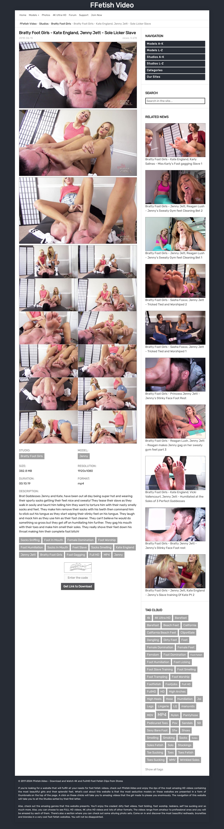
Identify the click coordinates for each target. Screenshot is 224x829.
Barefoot (153, 625)
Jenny (83, 456)
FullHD (151, 691)
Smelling (153, 738)
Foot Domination (174, 654)
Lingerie (163, 706)
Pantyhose (190, 715)
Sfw (174, 730)
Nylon (175, 715)
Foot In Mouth (53, 540)
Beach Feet (171, 625)
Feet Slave (79, 547)
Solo (170, 745)
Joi (199, 699)
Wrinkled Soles (189, 760)
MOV (150, 715)
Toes (171, 752)
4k (148, 618)
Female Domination (80, 540)
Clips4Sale (188, 632)
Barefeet (181, 618)
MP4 (107, 555)
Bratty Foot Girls (32, 456)
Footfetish (154, 684)
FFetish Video (112, 5)
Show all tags (154, 769)
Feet (184, 640)
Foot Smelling (186, 669)
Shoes (186, 730)
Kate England (125, 547)
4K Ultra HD (162, 618)
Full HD (94, 555)
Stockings (184, 745)
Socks (183, 738)
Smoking (169, 738)
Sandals (187, 723)
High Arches (177, 691)
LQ (175, 706)
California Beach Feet (161, 632)
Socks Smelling (101, 547)
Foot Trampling (157, 677)
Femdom (153, 654)
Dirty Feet (170, 640)
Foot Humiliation (32, 547)
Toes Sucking (156, 760)
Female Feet (186, 647)
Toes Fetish (185, 752)
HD (162, 691)
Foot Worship (107, 540)
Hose (169, 699)
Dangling (153, 640)
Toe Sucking (155, 752)
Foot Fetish (196, 655)
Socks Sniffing (30, 540)
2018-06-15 (26, 38)
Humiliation (185, 699)
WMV (172, 760)
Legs (150, 706)
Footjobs (171, 684)
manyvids (188, 706)
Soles (194, 738)
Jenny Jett (28, 555)
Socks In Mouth (57, 547)
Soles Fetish (155, 745)
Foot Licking (182, 662)
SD (199, 723)
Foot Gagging (76, 555)
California (189, 625)
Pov (174, 723)
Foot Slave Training (160, 669)
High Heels (154, 699)
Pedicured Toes (157, 723)
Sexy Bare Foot (157, 730)
